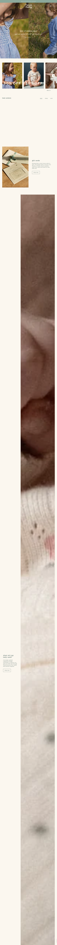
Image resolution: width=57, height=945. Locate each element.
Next (53, 75)
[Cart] (54, 6)
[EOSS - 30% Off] (34, 78)
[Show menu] (2, 6)
